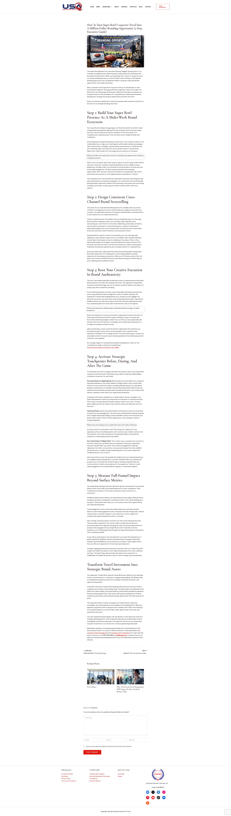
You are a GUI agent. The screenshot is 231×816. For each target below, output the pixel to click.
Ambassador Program (97, 774)
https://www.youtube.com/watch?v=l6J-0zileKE (103, 347)
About (117, 7)
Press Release (91, 687)
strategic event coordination (120, 633)
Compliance (93, 778)
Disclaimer (64, 776)
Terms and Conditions (68, 781)
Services (124, 7)
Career (120, 776)
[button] (111, 7)
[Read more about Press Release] (100, 676)
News (98, 7)
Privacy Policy (65, 778)
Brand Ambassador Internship (100, 776)
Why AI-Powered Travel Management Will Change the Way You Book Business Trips (130, 689)
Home (92, 7)
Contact (148, 7)
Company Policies (67, 774)
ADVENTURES (106, 7)
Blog (140, 7)
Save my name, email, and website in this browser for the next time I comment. (109, 746)
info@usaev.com (121, 635)
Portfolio (133, 7)
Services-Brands (95, 781)
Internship (121, 774)
